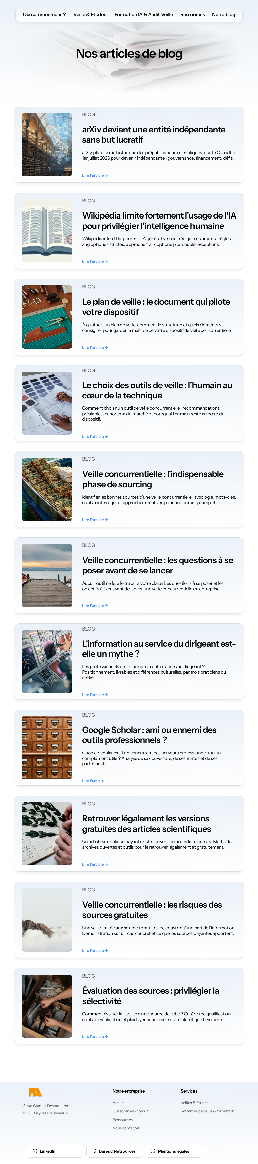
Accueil (119, 1102)
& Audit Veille (158, 14)
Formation (125, 14)
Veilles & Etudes (194, 1102)
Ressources (192, 14)
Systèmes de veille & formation (207, 1111)
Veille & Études (89, 14)
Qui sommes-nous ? (44, 14)
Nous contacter (126, 1128)
